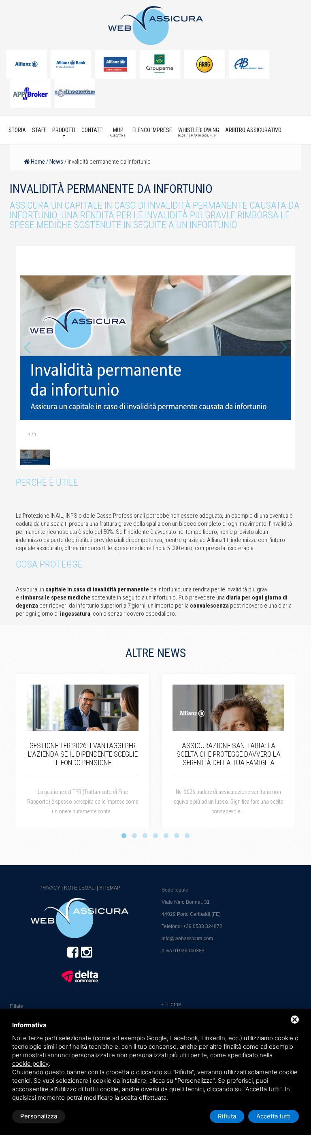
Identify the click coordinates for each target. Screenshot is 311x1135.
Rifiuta (227, 1116)
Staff (39, 130)
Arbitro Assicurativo (253, 130)
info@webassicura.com (187, 938)
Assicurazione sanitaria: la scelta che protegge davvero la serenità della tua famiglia (229, 754)
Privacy (49, 888)
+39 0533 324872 (202, 926)
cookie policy (30, 1063)
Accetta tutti (273, 1116)
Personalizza (38, 1116)
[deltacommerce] (80, 976)
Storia (17, 130)
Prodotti (63, 130)
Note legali (80, 888)
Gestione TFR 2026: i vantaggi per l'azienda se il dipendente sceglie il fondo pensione (83, 754)
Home (37, 161)
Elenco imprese (152, 130)
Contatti (92, 130)
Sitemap (109, 888)
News (56, 161)
